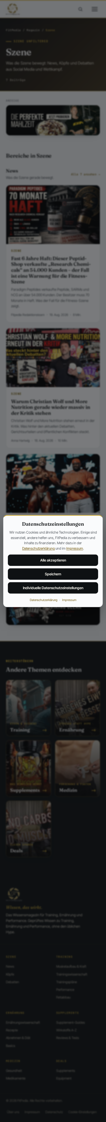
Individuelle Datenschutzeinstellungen (53, 588)
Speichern (53, 574)
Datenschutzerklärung (38, 548)
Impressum (74, 548)
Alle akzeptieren (53, 560)
